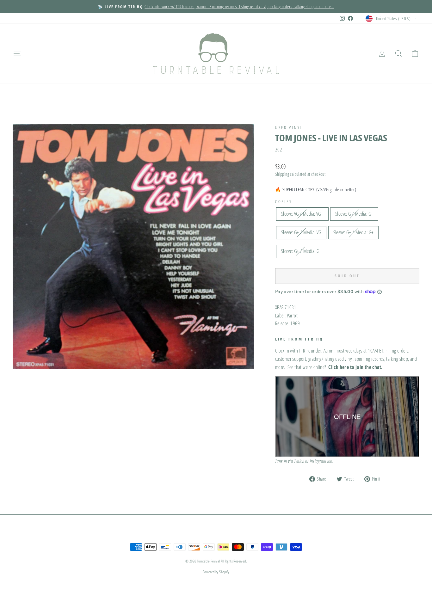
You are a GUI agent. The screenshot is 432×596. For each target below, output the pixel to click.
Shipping (282, 174)
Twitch (299, 461)
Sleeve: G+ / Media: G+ (353, 232)
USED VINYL (289, 127)
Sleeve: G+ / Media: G (300, 251)
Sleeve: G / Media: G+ (354, 213)
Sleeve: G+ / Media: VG (301, 232)
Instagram (318, 461)
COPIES (283, 201)
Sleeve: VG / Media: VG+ (302, 213)
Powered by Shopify (216, 571)
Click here (338, 367)
